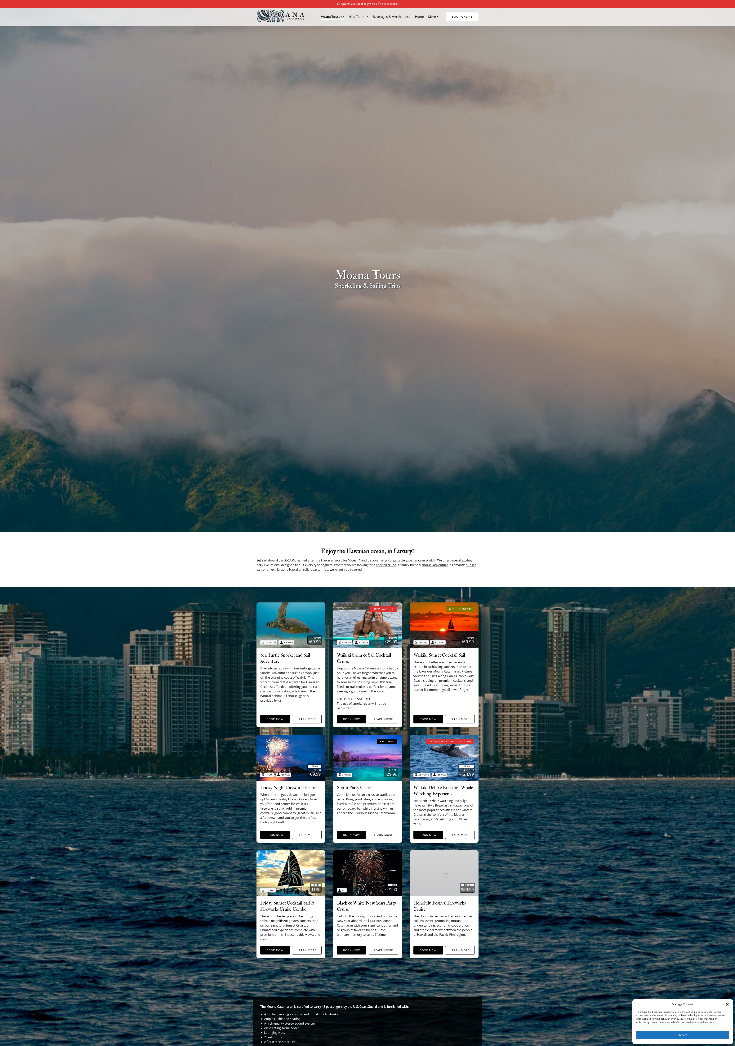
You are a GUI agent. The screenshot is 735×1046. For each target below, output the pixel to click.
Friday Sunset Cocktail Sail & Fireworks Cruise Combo (287, 906)
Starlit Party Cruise (354, 788)
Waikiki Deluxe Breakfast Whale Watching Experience (443, 791)
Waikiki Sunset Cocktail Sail (439, 655)
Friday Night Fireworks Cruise (288, 788)
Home (419, 17)
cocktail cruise (386, 565)
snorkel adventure (435, 565)
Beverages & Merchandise (391, 17)
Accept (682, 1035)
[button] (727, 1004)
